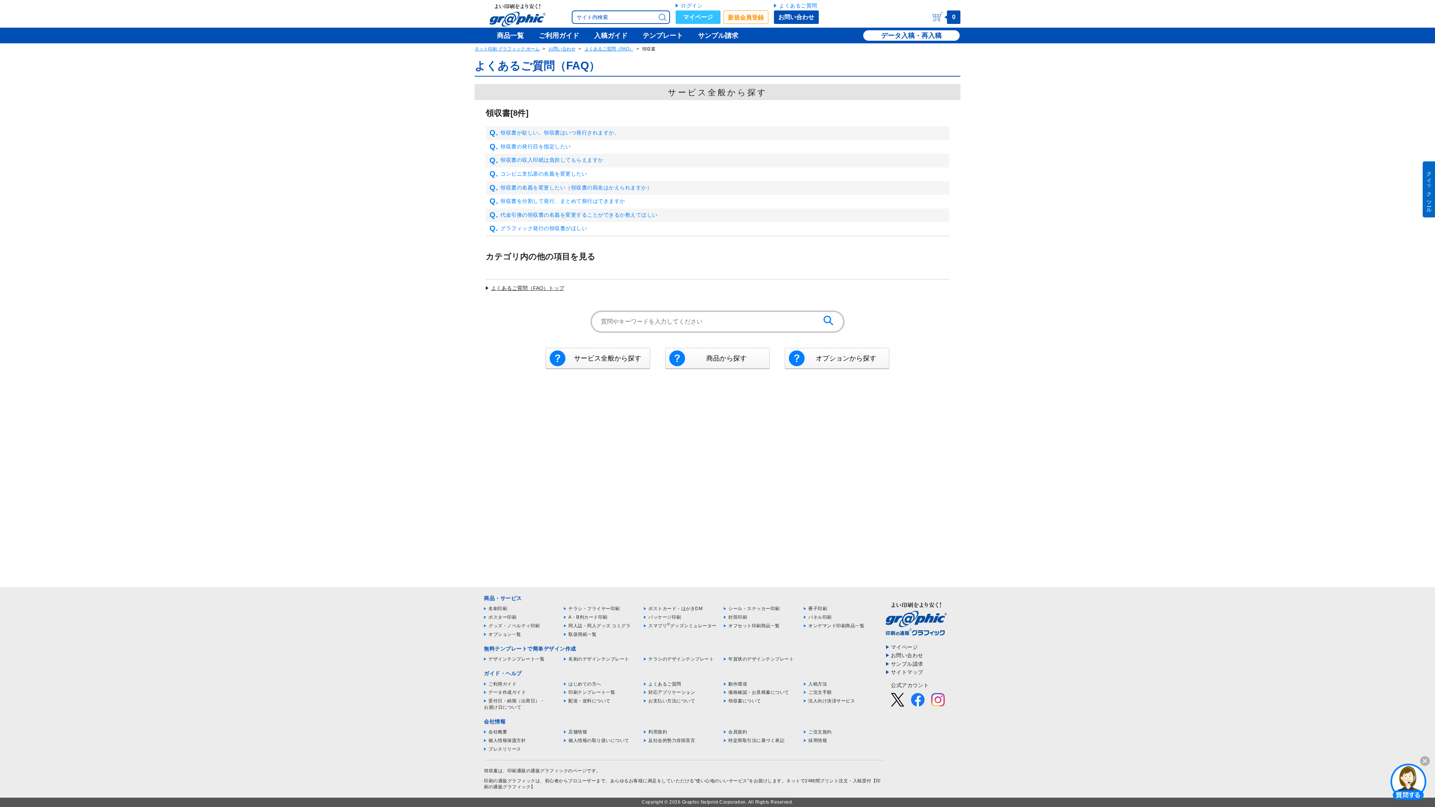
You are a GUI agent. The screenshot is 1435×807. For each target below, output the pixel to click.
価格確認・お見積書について (758, 692)
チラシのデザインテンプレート (681, 659)
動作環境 (737, 684)
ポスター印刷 (502, 617)
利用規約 (657, 732)
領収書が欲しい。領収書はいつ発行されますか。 (560, 133)
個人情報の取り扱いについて (598, 740)
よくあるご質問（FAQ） (608, 49)
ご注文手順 (820, 692)
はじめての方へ (584, 684)
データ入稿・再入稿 (911, 35)
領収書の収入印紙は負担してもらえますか (552, 160)
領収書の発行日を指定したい (535, 146)
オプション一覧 (504, 634)
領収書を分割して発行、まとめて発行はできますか (562, 201)
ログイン (692, 6)
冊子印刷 (817, 608)
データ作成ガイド (507, 692)
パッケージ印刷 (664, 617)
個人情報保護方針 (507, 740)
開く (1408, 781)
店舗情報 (577, 732)
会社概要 (497, 732)
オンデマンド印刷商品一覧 (836, 625)
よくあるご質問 (798, 6)
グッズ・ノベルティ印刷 (514, 625)
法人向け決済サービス (831, 701)
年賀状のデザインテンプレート (761, 659)
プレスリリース (504, 749)
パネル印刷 (820, 617)
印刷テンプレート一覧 (591, 692)
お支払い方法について (671, 701)
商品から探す (726, 358)
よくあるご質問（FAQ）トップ (527, 288)
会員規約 (737, 732)
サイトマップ (907, 672)
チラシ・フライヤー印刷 (594, 608)
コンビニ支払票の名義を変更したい (543, 174)
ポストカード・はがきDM (675, 608)
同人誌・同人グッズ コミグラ (599, 625)
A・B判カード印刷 (588, 617)
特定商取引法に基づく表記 (756, 740)
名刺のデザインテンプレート (598, 659)
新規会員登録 (746, 17)
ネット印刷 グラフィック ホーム (507, 49)
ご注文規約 (820, 732)
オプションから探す (846, 358)
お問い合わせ (796, 17)
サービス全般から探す (607, 358)
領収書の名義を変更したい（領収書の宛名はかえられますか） (576, 188)
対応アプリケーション (671, 692)
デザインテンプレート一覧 (516, 659)
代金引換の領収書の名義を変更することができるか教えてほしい (579, 215)
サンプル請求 (907, 664)
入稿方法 (817, 684)
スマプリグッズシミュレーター (682, 625)
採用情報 (817, 740)
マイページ (698, 17)
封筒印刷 (737, 617)
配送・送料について (589, 701)
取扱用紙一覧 (582, 634)
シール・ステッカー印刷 (754, 608)
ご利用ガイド (502, 684)
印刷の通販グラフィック (510, 780)
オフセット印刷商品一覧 (754, 625)
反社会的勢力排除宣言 (671, 740)
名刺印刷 (497, 608)
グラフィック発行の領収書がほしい (543, 228)
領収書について (744, 701)
